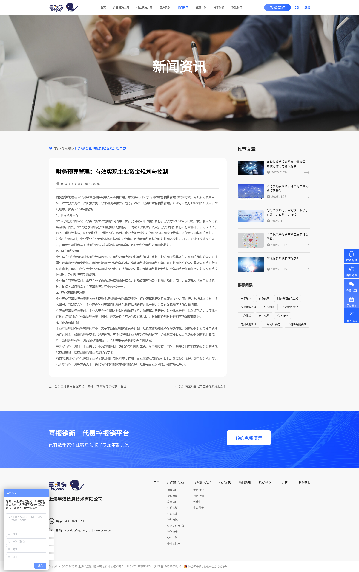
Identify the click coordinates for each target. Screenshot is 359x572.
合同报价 (282, 315)
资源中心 (201, 7)
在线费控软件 (290, 307)
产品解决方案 (121, 7)
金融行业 (198, 489)
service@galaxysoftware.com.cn (88, 530)
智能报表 (172, 531)
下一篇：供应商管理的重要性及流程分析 (200, 386)
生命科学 (198, 507)
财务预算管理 (65, 197)
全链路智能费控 (297, 324)
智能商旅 (172, 495)
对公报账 (172, 513)
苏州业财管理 (248, 324)
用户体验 (246, 315)
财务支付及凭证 (176, 525)
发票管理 (172, 501)
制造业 (197, 501)
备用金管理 (173, 537)
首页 (103, 7)
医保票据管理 (248, 307)
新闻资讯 (183, 7)
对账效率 (264, 298)
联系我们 (236, 7)
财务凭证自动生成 (287, 298)
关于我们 (219, 7)
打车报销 (269, 307)
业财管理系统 (272, 324)
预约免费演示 (277, 7)
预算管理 (172, 489)
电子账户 (246, 298)
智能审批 (172, 519)
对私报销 (172, 507)
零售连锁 (198, 495)
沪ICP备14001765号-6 (167, 566)
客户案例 (165, 7)
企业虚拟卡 (173, 543)
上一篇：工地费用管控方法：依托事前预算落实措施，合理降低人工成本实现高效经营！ (90, 386)
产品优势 (264, 315)
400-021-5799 (75, 521)
